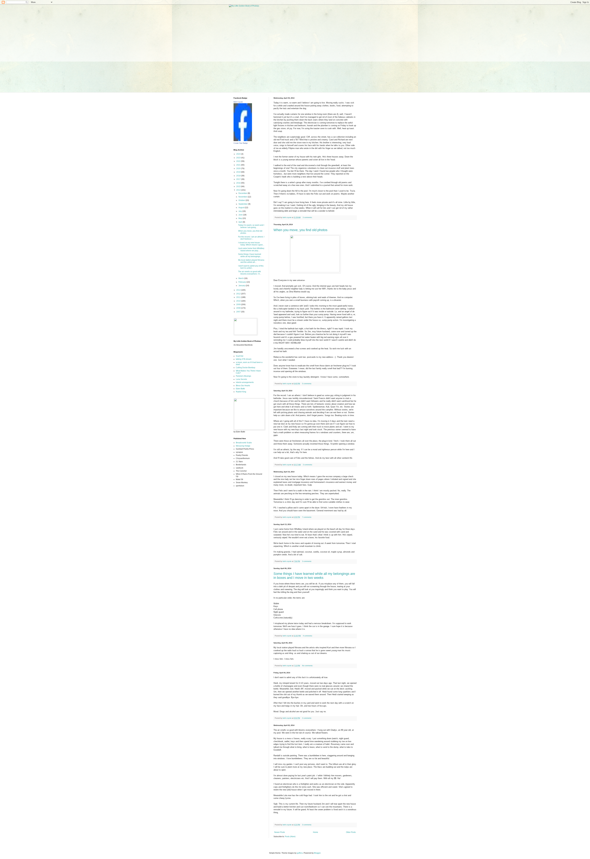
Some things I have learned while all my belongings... (250, 255)
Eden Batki (240, 389)
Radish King (241, 392)
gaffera (300, 853)
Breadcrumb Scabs (244, 443)
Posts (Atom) (290, 836)
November (243, 197)
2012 (238, 294)
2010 (238, 301)
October (242, 200)
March (241, 278)
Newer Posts (279, 832)
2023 (238, 158)
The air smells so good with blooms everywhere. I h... (249, 272)
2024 (238, 154)
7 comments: (307, 517)
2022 (238, 161)
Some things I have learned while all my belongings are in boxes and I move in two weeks (314, 576)
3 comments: (308, 217)
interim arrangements (245, 382)
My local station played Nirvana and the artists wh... (251, 261)
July (240, 211)
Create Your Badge (241, 143)
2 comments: (307, 718)
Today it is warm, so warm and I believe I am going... (251, 226)
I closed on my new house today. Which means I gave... (251, 244)
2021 (238, 165)
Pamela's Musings (243, 376)
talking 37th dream (243, 359)
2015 (238, 186)
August (241, 207)
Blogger (317, 853)
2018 (238, 176)
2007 (238, 312)
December (243, 193)
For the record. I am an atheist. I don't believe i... (251, 238)
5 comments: (307, 383)
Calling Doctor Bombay (245, 367)
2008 (238, 308)
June (240, 215)
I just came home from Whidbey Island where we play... (251, 249)
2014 (238, 190)
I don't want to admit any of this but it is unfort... (251, 267)
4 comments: (308, 636)
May (240, 218)
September (243, 204)
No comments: (307, 666)
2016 (238, 183)
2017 (238, 179)
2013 (238, 290)
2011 (238, 297)
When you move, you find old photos (300, 230)
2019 (238, 172)
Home (315, 832)
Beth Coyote (238, 102)
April (240, 222)
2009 (238, 304)
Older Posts (351, 832)
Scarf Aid (239, 356)
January (242, 285)
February (242, 282)
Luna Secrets (241, 379)
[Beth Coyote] (243, 140)
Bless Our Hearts (243, 385)
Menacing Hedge (243, 446)
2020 (238, 168)
